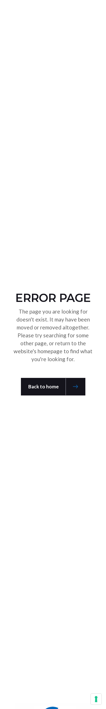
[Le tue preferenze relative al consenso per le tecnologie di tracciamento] (96, 699)
